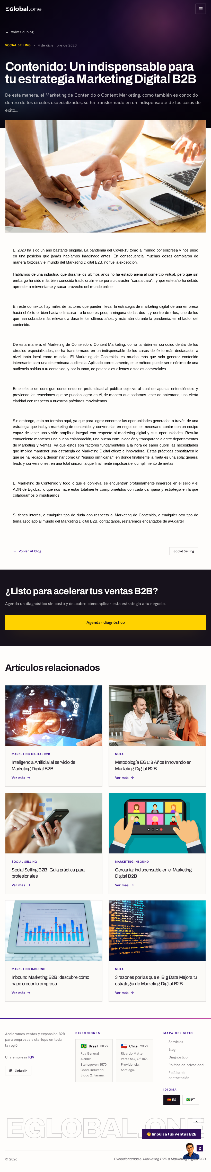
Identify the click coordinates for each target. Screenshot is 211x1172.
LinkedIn (21, 1070)
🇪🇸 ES (171, 1099)
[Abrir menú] (201, 9)
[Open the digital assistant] (191, 1150)
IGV (31, 1057)
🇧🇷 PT (190, 1099)
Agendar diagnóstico (105, 622)
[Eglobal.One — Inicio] (23, 8)
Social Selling (18, 45)
